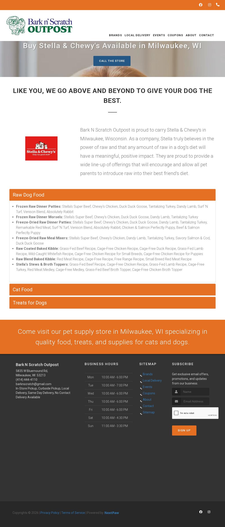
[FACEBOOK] (200, 5)
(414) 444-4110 (26, 379)
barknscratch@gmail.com (33, 384)
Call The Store (112, 61)
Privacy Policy (49, 512)
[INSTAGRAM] (209, 5)
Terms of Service (73, 512)
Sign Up (184, 430)
